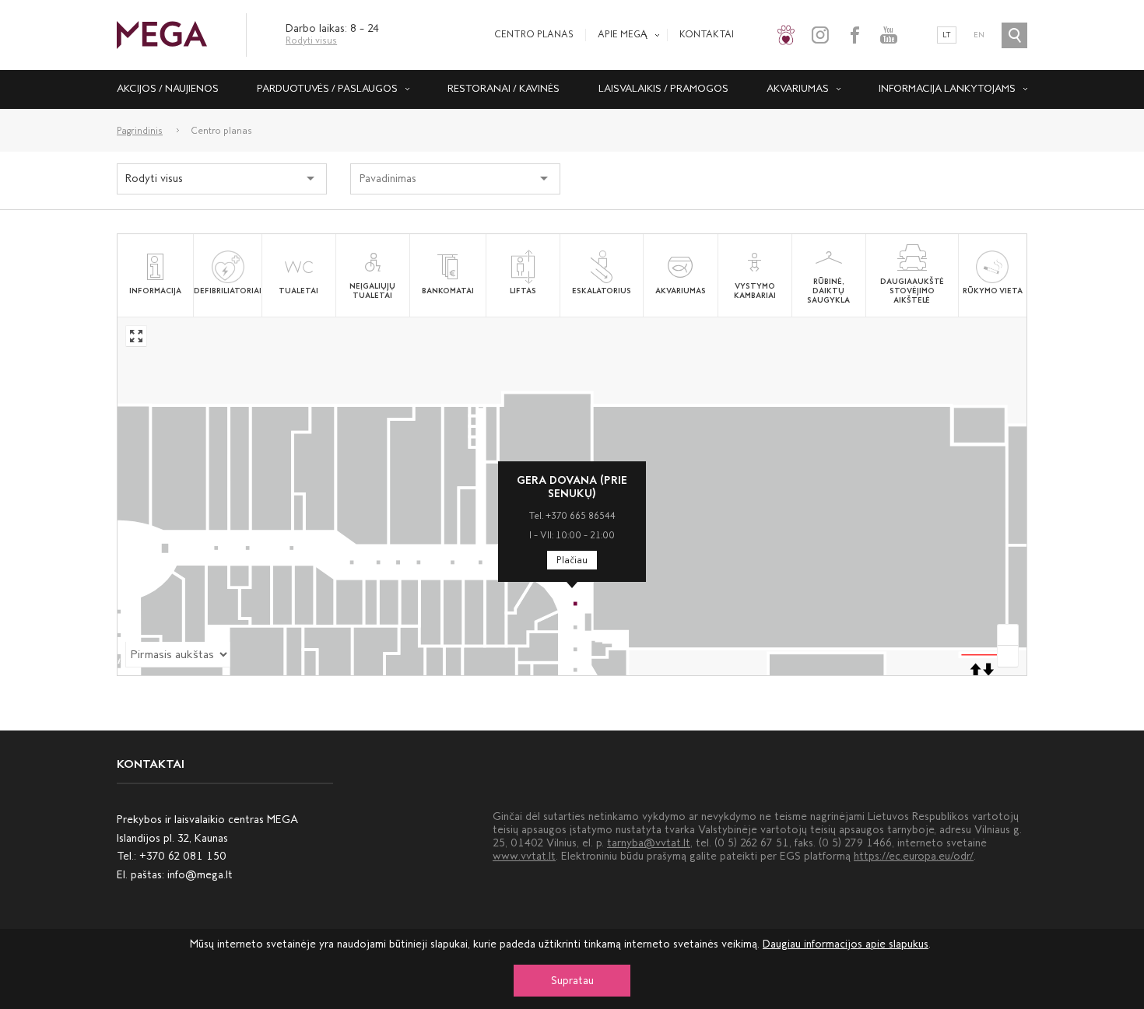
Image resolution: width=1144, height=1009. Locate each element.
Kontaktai (706, 34)
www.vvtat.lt (524, 856)
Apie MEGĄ (622, 34)
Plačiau (572, 560)
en (979, 35)
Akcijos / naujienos (168, 88)
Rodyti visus (311, 40)
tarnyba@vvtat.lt (648, 843)
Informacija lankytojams (947, 88)
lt (946, 35)
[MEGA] (162, 33)
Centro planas (534, 34)
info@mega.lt (200, 874)
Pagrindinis (140, 130)
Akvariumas (798, 88)
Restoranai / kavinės (503, 88)
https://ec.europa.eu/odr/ (914, 856)
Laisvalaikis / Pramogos (663, 88)
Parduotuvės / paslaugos (327, 88)
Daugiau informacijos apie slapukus (845, 944)
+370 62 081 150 (182, 856)
